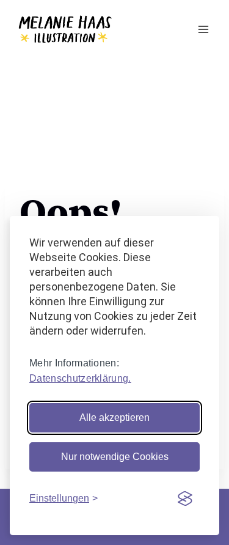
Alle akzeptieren (114, 417)
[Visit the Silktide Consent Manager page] (185, 498)
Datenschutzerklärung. (80, 378)
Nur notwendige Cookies (115, 456)
